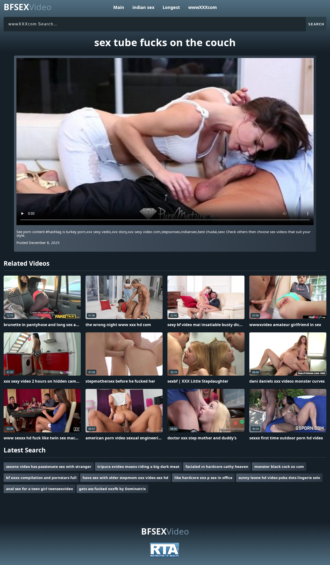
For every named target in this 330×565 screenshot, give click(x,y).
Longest (171, 7)
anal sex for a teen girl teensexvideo (39, 488)
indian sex (143, 7)
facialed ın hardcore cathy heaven (217, 466)
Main (118, 7)
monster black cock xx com (279, 466)
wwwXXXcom (202, 7)
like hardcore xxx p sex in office (203, 477)
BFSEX (27, 7)
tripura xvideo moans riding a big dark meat (138, 466)
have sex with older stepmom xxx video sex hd (125, 477)
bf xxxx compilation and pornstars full (41, 477)
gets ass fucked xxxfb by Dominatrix (112, 488)
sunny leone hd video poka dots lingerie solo (279, 477)
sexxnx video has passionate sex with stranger (48, 466)
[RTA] (164, 555)
